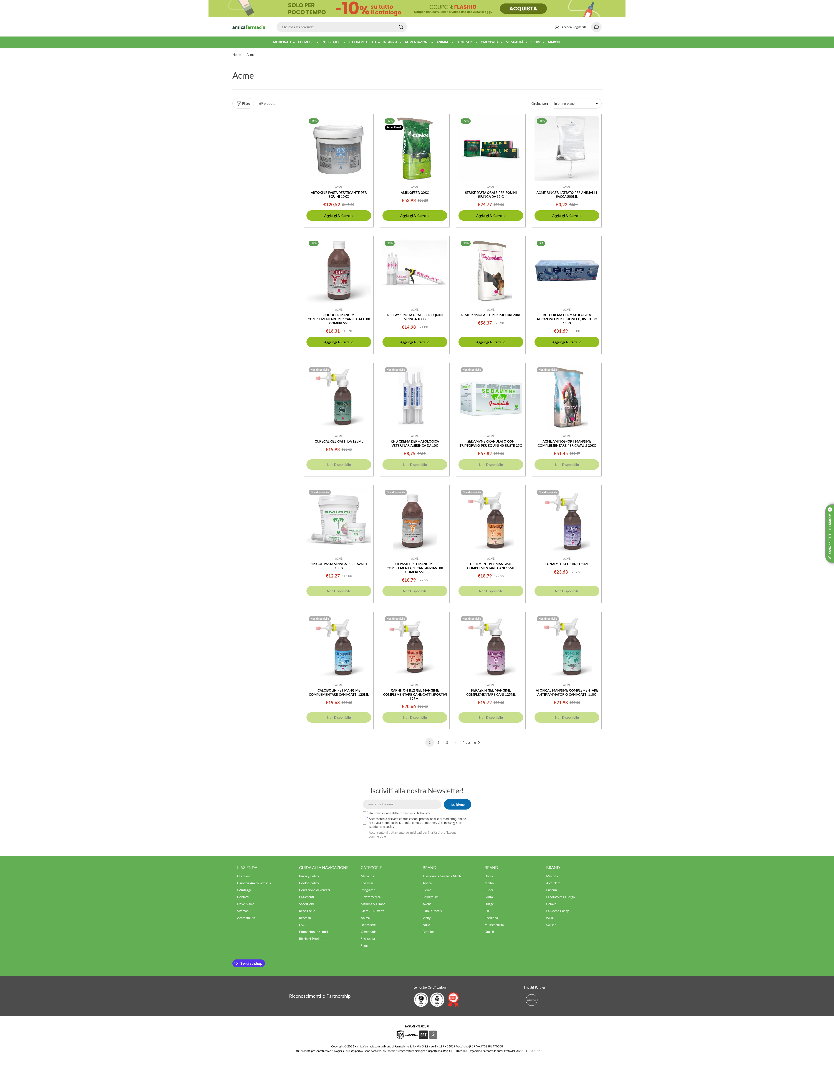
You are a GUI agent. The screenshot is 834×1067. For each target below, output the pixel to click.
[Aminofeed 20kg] (414, 148)
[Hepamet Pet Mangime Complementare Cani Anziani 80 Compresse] (414, 520)
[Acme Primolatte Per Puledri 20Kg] (490, 271)
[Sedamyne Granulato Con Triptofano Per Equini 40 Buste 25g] (490, 397)
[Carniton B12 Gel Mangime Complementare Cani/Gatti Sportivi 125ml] (414, 646)
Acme (339, 187)
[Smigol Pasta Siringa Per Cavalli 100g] (338, 520)
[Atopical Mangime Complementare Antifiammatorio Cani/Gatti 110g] (566, 646)
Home (236, 54)
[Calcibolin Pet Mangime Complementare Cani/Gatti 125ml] (338, 646)
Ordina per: (539, 103)
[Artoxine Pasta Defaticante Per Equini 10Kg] (338, 148)
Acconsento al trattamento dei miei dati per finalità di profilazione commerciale (412, 834)
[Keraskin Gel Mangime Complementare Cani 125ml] (490, 646)
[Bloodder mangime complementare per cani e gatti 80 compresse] (338, 271)
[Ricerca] (401, 27)
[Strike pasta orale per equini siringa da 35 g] (490, 148)
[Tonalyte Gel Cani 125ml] (566, 520)
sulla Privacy (422, 813)
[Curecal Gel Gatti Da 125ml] (338, 397)
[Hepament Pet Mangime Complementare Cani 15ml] (490, 520)
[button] (829, 533)
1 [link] (430, 742)
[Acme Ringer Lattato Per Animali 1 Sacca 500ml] (566, 148)
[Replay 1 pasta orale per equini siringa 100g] (414, 271)
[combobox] (342, 27)
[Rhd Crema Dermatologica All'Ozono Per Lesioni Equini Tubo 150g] (566, 271)
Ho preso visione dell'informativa (399, 813)
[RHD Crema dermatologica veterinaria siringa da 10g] (414, 397)
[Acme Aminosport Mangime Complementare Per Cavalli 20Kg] (566, 397)
